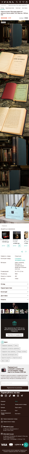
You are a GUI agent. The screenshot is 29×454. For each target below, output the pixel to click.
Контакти (17, 413)
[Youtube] (14, 396)
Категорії (18, 8)
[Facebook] (2, 396)
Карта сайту (18, 407)
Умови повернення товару (6, 414)
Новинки (3, 401)
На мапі (11, 426)
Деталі (3, 245)
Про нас (3, 404)
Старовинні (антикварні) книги (4, 5)
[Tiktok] (10, 396)
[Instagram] (6, 396)
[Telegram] (22, 396)
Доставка (24, 8)
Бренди (3, 407)
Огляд (2, 8)
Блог (16, 410)
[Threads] (18, 396)
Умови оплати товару (21, 404)
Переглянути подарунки (14, 335)
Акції (16, 401)
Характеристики (10, 8)
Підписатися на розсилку (14, 387)
